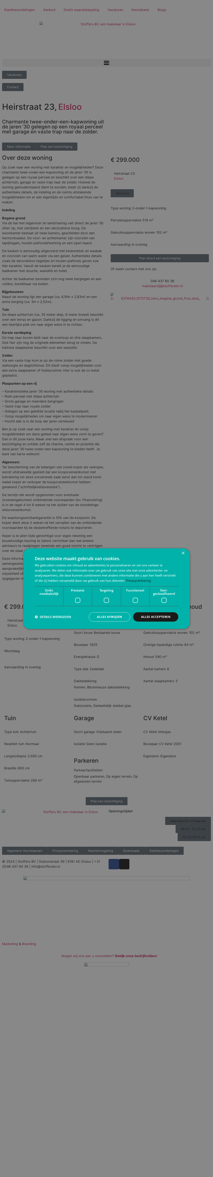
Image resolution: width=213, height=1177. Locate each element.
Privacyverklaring (138, 580)
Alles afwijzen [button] (109, 617)
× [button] (183, 553)
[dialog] (106, 588)
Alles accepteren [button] (155, 617)
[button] (53, 617)
